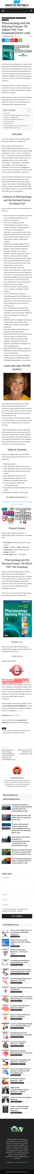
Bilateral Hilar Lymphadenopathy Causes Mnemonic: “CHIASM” (19, 1090)
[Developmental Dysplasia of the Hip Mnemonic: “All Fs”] (5, 963)
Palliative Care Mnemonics (17, 1028)
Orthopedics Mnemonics (16, 964)
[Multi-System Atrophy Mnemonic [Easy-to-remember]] (5, 1053)
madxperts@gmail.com (20, 1162)
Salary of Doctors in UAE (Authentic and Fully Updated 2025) (20, 942)
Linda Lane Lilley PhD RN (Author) (14, 119)
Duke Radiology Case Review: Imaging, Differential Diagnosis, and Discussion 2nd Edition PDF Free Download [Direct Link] (8, 754)
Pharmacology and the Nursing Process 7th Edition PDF (16, 730)
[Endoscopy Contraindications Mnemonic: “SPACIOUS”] (5, 1062)
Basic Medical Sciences (20, 18)
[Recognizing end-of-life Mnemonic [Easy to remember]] (5, 1035)
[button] (31, 10)
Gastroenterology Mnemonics (18, 956)
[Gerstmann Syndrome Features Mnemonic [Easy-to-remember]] (5, 999)
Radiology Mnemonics (16, 1093)
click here (19, 710)
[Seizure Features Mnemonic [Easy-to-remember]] (5, 1017)
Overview (7, 113)
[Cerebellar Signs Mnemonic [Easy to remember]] (5, 1008)
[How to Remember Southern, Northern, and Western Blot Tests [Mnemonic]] (5, 1071)
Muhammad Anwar (8, 36)
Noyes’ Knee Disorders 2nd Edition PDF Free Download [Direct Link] (21, 818)
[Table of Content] (29, 110)
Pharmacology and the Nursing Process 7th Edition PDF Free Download (16, 126)
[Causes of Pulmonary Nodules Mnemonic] (5, 1100)
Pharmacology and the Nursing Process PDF (14, 732)
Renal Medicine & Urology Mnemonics (19, 973)
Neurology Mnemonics (16, 982)
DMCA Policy (15, 715)
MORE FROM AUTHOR (11, 799)
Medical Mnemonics (15, 1075)
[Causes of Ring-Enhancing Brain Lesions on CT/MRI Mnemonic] (5, 1109)
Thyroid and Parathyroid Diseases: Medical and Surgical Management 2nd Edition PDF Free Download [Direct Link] (21, 828)
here (18, 1158)
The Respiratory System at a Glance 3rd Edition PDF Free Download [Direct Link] (22, 861)
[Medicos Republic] (17, 4)
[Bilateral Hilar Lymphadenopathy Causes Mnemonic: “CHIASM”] (5, 1090)
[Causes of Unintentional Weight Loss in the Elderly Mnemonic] (5, 1026)
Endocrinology (5, 828)
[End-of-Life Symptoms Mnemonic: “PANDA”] (5, 1044)
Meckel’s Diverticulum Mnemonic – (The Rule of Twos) (19, 952)
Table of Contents (9, 121)
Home (3, 15)
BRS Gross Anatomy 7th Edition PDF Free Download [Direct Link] (25, 752)
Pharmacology (5, 20)
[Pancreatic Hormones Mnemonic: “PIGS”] (5, 1081)
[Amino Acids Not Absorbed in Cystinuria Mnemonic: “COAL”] (5, 972)
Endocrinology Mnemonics (17, 1082)
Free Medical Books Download (14, 15)
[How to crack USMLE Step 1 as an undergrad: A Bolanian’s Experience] (5, 933)
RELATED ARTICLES (10, 795)
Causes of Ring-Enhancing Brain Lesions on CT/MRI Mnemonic (19, 1108)
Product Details (8, 123)
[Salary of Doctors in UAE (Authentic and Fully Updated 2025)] (5, 942)
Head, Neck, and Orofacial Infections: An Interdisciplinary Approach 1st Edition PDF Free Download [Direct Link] (21, 841)
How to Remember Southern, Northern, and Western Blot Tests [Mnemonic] (20, 1071)
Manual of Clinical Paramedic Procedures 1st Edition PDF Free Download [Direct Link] (22, 852)
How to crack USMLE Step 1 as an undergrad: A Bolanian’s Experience (21, 932)
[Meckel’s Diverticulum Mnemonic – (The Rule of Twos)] (5, 952)
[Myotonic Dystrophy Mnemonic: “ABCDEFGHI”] (5, 990)
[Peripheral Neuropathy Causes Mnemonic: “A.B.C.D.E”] (5, 981)
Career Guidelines (15, 936)
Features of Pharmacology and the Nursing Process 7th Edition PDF (16, 116)
